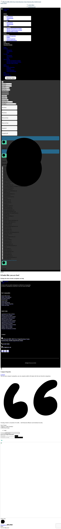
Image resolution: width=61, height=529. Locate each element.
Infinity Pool (7, 202)
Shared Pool (7, 242)
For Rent (6, 15)
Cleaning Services (8, 180)
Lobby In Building (8, 216)
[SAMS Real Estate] (5, 10)
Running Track (7, 233)
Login (16, 435)
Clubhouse (6, 183)
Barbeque (6, 173)
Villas (8, 19)
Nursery (6, 219)
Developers (6, 34)
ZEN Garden (7, 259)
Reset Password (18, 437)
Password (3, 434)
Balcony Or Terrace (9, 171)
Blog (5, 72)
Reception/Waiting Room (10, 226)
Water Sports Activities (10, 257)
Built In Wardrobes (9, 177)
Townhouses (10, 18)
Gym (5, 198)
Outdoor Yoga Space (9, 222)
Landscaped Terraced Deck (10, 213)
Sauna (5, 235)
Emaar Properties (11, 36)
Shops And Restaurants (10, 245)
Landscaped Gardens (9, 211)
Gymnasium (7, 199)
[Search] (4, 142)
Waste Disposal (8, 256)
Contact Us (6, 74)
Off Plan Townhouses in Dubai (14, 30)
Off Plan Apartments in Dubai (14, 28)
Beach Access (7, 174)
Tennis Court (7, 253)
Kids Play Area (7, 208)
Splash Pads (7, 248)
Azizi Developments (12, 40)
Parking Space (7, 223)
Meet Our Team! (10, 78)
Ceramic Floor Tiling (9, 179)
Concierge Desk (8, 185)
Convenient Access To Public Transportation (15, 186)
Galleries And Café (8, 196)
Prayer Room (7, 225)
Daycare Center (8, 189)
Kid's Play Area (7, 207)
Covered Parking (8, 188)
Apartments (10, 16)
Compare (3, 374)
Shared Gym (7, 241)
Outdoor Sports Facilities (10, 220)
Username (3, 433)
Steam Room (7, 250)
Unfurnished (7, 254)
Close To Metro (8, 182)
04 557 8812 (31, 5)
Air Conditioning (8, 168)
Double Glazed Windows (10, 191)
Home (5, 47)
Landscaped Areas (8, 210)
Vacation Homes (8, 45)
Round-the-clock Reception (11, 232)
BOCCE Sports (7, 176)
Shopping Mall (8, 244)
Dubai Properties (11, 39)
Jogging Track (8, 205)
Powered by (4, 525)
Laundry (6, 214)
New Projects (7, 27)
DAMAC (8, 37)
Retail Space (7, 230)
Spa (5, 247)
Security (6, 238)
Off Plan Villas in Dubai (12, 31)
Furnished (6, 195)
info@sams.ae (31, 7)
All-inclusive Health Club (10, 170)
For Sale (6, 21)
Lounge (6, 217)
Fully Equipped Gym (9, 194)
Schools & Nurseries (9, 236)
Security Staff (7, 239)
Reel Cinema (7, 228)
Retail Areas (7, 229)
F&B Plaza (6, 192)
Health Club (7, 201)
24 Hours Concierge (9, 167)
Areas (5, 64)
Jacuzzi (6, 204)
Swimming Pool (8, 251)
